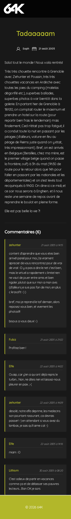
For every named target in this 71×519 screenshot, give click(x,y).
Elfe (11, 366)
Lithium (14, 470)
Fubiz (12, 339)
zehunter (15, 245)
